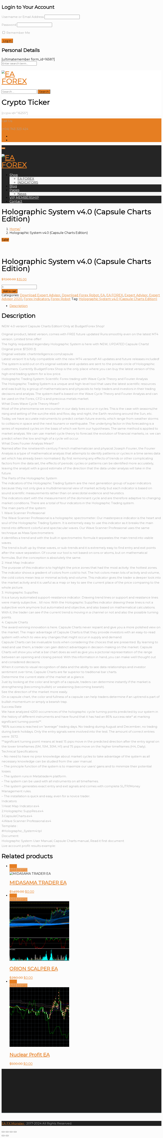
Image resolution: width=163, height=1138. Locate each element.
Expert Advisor (136, 295)
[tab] (85, 306)
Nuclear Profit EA (30, 1055)
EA (102, 295)
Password (9, 25)
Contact (16, 201)
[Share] (7, 1131)
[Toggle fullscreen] (11, 1131)
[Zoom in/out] (15, 1131)
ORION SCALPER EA (34, 968)
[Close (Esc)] (3, 1131)
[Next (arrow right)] (7, 1135)
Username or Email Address (23, 17)
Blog (13, 186)
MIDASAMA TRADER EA (38, 882)
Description (19, 306)
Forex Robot (61, 299)
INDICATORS (27, 182)
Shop (14, 175)
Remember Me (18, 33)
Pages (14, 190)
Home (14, 229)
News (21, 194)
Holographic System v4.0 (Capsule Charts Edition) (118, 299)
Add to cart (9, 291)
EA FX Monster (13, 1123)
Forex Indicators (36, 299)
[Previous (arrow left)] (3, 1135)
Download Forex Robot (80, 295)
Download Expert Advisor (40, 295)
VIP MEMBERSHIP (24, 198)
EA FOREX (25, 179)
